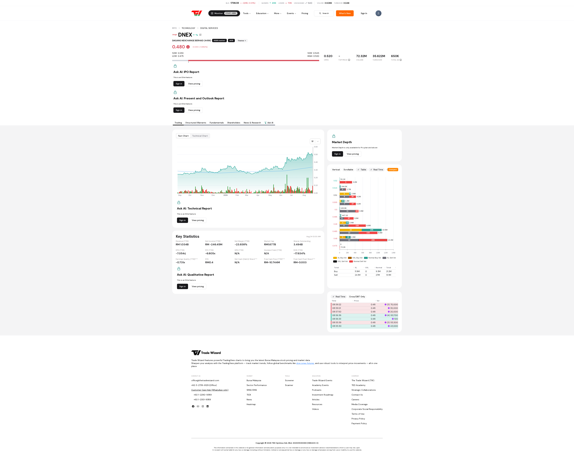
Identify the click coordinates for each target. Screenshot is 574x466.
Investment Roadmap (322, 394)
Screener (289, 380)
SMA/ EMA (252, 390)
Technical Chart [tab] (200, 135)
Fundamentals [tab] (217, 122)
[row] (364, 268)
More (276, 13)
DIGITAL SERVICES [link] (209, 28)
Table (363, 169)
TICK (249, 394)
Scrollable (348, 169)
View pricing (194, 83)
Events (290, 13)
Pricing (305, 13)
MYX (174, 28)
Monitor (225, 13)
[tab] (269, 123)
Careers (355, 399)
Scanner (289, 385)
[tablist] (224, 122)
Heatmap (251, 404)
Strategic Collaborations (364, 390)
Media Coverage (360, 404)
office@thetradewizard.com (205, 380)
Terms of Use (358, 414)
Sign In (364, 13)
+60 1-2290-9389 (203, 394)
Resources (317, 404)
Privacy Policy (358, 418)
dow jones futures (305, 363)
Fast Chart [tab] (183, 135)
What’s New (345, 13)
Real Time (378, 169)
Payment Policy (359, 423)
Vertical (336, 169)
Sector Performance (257, 385)
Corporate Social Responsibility (367, 409)
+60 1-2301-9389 (202, 399)
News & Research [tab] (252, 122)
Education (261, 13)
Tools (245, 13)
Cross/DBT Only (357, 296)
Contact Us (357, 394)
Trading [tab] (178, 122)
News (249, 399)
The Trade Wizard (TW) (363, 380)
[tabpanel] (287, 231)
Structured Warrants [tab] (196, 122)
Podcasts (316, 390)
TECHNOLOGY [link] (188, 28)
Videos (315, 409)
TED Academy (358, 385)
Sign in (179, 83)
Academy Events (320, 385)
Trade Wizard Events (322, 380)
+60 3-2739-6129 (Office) (204, 385)
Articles (315, 399)
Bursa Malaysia (254, 380)
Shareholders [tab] (233, 122)
